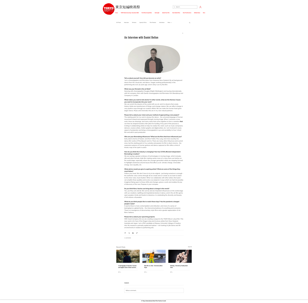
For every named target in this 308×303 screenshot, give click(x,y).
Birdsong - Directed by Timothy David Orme (179, 266)
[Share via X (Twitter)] (129, 233)
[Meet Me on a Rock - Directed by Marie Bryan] (154, 256)
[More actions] (183, 33)
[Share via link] (137, 233)
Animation (161, 22)
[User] (200, 7)
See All (190, 246)
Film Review (153, 22)
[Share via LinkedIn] (133, 233)
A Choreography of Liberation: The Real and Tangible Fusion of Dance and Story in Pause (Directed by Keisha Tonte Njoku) (128, 266)
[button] (189, 22)
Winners (134, 22)
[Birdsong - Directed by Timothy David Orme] (180, 256)
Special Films (143, 22)
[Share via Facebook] (125, 233)
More (169, 22)
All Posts (118, 22)
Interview (126, 22)
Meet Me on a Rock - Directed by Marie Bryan (153, 266)
